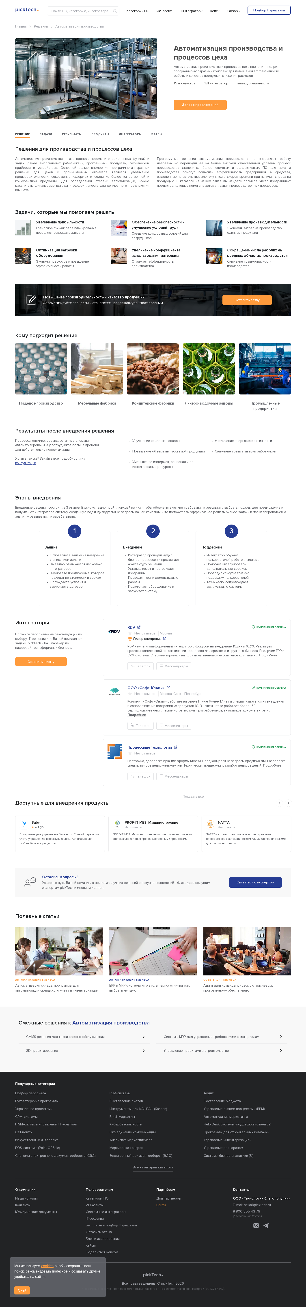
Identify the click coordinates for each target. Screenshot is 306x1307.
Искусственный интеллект (36, 1140)
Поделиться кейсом (102, 1252)
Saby (36, 822)
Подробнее (268, 655)
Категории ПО (138, 11)
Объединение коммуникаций (133, 1132)
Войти (161, 1205)
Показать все (193, 797)
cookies (47, 1266)
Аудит (209, 1093)
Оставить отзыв (99, 1232)
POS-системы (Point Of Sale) (37, 1148)
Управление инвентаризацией (227, 1140)
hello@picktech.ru (257, 1205)
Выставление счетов (126, 1101)
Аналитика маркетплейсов (131, 1140)
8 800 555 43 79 (246, 1211)
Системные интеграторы (106, 1212)
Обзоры (233, 11)
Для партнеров (168, 1198)
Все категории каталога (153, 1167)
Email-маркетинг (123, 1116)
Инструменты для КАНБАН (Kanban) (138, 1109)
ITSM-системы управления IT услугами (46, 1124)
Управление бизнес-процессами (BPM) (234, 1109)
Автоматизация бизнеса (35, 979)
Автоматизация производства (111, 1023)
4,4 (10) (39, 827)
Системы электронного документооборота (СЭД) (55, 1155)
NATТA (224, 822)
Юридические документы (36, 1212)
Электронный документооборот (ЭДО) (141, 1155)
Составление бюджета (222, 1101)
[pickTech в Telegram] (266, 1225)
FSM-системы (120, 1093)
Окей (22, 1290)
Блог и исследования (103, 1238)
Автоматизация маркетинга (226, 1116)
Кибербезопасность (126, 1124)
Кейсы (215, 11)
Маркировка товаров (126, 1148)
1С (164, 638)
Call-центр (23, 1132)
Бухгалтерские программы (36, 1101)
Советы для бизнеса (220, 979)
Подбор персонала (30, 1093)
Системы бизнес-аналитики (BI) (228, 1155)
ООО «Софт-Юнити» (145, 688)
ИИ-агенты (165, 11)
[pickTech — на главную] (153, 1275)
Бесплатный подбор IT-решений (111, 1225)
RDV (131, 627)
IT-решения (95, 1218)
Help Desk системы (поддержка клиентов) (237, 1124)
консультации (25, 463)
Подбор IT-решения (269, 10)
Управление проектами (33, 1109)
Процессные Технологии (149, 747)
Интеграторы (192, 11)
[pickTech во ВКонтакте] (256, 1225)
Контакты (22, 1205)
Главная (21, 26)
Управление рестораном (223, 1148)
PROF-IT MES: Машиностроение (151, 822)
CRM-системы (26, 1116)
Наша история (26, 1198)
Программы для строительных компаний (236, 1132)
